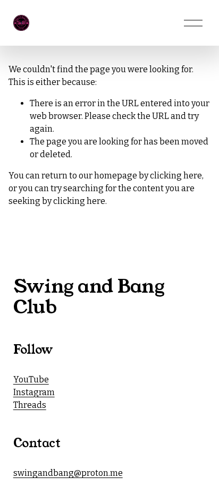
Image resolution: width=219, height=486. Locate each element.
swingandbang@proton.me (68, 473)
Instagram (34, 392)
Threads (29, 405)
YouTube (31, 379)
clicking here (176, 175)
